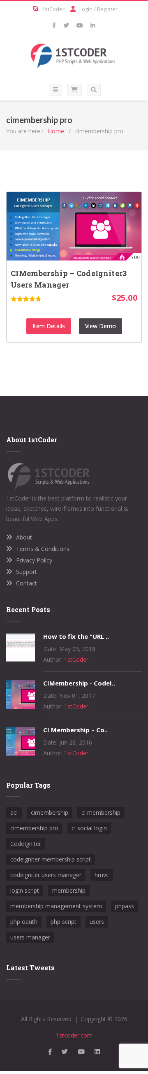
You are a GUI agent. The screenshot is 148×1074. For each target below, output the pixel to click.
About (24, 537)
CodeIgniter (25, 844)
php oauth (23, 921)
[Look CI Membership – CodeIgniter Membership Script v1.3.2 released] (20, 753)
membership (69, 890)
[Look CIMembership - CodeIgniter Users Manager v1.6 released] (20, 707)
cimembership (49, 812)
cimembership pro (34, 828)
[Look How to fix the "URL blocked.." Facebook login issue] (20, 660)
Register (107, 9)
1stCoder (53, 9)
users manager (30, 937)
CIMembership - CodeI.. (79, 683)
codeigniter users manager (45, 875)
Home (56, 131)
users (97, 921)
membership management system (56, 906)
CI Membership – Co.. (75, 730)
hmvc (102, 875)
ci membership (100, 812)
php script (63, 921)
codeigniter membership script (50, 859)
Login (85, 9)
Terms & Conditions (42, 549)
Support (26, 572)
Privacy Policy (34, 560)
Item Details (48, 326)
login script (24, 890)
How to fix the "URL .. (76, 636)
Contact (26, 583)
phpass (124, 906)
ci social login (89, 828)
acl (14, 812)
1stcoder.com (74, 1035)
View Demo (100, 326)
